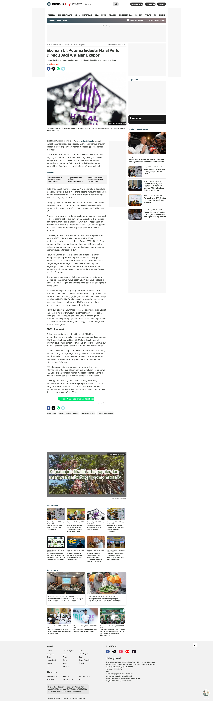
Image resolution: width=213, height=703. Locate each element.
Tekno (65, 660)
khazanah (87, 15)
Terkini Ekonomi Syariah (138, 129)
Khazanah (50, 654)
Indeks (162, 15)
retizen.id (161, 4)
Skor (80, 651)
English (81, 663)
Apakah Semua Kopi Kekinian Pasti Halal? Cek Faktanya (95, 179)
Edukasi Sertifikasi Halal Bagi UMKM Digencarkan (55, 179)
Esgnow (49, 663)
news (103, 15)
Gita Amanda (54, 64)
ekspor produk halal (88, 413)
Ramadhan (66, 666)
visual (148, 15)
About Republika (52, 676)
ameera (51, 15)
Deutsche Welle (137, 4)
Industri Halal (62, 20)
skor (77, 15)
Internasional (51, 660)
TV (155, 15)
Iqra (64, 654)
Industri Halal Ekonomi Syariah (75, 45)
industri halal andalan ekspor (68, 413)
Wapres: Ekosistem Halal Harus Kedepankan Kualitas (75, 179)
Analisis (65, 657)
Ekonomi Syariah (65, 15)
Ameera (49, 651)
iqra (96, 15)
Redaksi (66, 676)
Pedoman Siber (84, 676)
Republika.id (150, 4)
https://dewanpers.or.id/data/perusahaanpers (64, 691)
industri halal (86, 141)
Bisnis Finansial (125, 15)
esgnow (138, 15)
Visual (65, 663)
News (49, 657)
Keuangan (51, 20)
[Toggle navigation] (49, 4)
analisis (112, 15)
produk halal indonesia (105, 413)
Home (49, 45)
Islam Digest (83, 654)
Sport (81, 657)
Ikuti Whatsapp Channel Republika (78, 399)
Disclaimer (50, 679)
